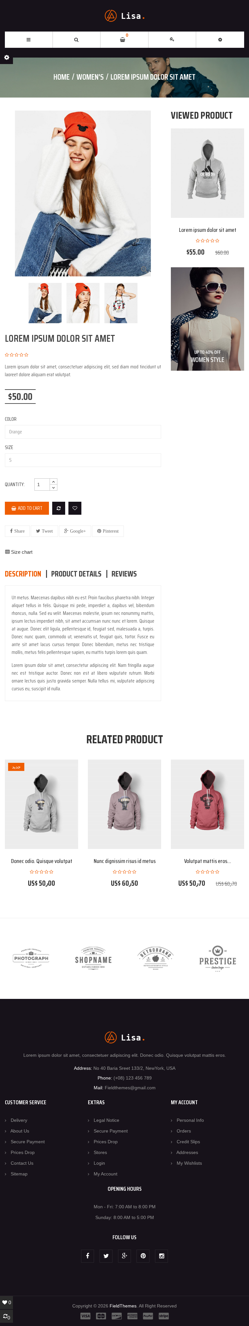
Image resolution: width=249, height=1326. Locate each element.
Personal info (190, 1120)
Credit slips (188, 1141)
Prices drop (23, 1152)
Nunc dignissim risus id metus (125, 861)
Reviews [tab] (124, 574)
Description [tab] (23, 574)
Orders (184, 1131)
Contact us (22, 1163)
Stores (100, 1152)
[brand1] (31, 959)
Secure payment (28, 1141)
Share (19, 531)
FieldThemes (123, 1305)
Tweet (47, 531)
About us (19, 1131)
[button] (220, 39)
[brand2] (93, 959)
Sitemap (19, 1173)
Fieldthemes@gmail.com (130, 1087)
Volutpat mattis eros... (207, 861)
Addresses (187, 1152)
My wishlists (189, 1163)
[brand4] (218, 959)
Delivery (19, 1120)
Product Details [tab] (76, 574)
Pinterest (111, 531)
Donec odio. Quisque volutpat (41, 861)
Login (99, 1163)
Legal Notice (106, 1120)
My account (105, 1173)
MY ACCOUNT (184, 1102)
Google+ (78, 531)
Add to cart (30, 508)
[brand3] (155, 959)
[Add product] (58, 508)
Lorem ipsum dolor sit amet (207, 229)
